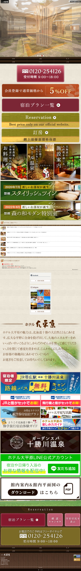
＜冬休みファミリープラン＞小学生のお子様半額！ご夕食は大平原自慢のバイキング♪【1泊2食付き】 (24, 252)
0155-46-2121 (5, 562)
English (71, 1)
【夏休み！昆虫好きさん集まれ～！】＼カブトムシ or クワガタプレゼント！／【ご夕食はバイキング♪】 (24, 227)
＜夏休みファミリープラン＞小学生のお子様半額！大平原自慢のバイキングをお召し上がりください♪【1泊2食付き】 (27, 232)
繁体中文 (75, 1)
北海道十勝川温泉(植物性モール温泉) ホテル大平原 (5, 1)
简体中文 (78, 1)
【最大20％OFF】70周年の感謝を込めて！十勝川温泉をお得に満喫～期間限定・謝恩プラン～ (23, 237)
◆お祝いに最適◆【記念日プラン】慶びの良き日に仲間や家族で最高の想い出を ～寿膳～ (22, 247)
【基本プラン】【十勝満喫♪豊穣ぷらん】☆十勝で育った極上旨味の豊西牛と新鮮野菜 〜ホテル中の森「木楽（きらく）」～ (28, 242)
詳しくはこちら (75, 269)
